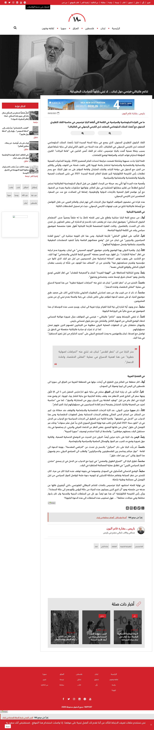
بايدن (18, 187)
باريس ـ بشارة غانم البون (133, 113)
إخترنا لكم (85, 2)
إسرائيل (34, 187)
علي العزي (134, 629)
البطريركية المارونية (125, 546)
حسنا (8, 726)
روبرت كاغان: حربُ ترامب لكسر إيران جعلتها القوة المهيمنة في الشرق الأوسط (15, 169)
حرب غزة (34, 195)
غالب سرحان (70, 632)
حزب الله (25, 195)
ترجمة (117, 2)
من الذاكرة (94, 2)
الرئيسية (116, 28)
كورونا (114, 690)
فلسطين (89, 28)
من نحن (64, 2)
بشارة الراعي (104, 546)
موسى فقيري (102, 629)
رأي (143, 2)
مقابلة (103, 2)
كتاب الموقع (74, 2)
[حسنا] (151, 724)
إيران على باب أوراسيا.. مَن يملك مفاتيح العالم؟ (17, 144)
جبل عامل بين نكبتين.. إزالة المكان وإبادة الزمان (65, 637)
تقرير (148, 2)
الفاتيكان (114, 546)
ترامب (11, 187)
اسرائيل (25, 187)
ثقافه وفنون (48, 28)
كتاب (123, 2)
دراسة (110, 2)
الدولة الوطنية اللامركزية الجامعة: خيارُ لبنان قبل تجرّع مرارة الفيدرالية (128, 636)
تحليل (137, 2)
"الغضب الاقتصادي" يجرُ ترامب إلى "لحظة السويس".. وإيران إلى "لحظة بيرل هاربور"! (15, 131)
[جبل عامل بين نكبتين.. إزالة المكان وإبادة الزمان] (65, 627)
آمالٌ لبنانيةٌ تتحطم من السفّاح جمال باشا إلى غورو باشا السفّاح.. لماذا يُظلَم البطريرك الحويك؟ (15, 116)
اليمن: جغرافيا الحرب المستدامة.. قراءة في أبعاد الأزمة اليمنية (98, 636)
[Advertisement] (96, 581)
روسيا (16, 195)
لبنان (103, 28)
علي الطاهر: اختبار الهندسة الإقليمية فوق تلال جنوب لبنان (15, 156)
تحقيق (130, 2)
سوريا (63, 28)
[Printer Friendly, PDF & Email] (52, 503)
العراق (76, 28)
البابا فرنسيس (139, 546)
